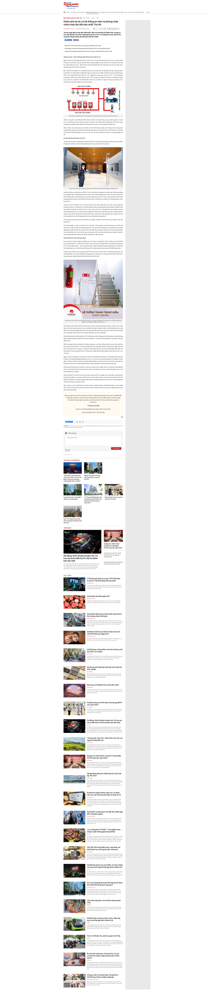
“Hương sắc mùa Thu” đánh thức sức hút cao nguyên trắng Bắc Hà (112, 555)
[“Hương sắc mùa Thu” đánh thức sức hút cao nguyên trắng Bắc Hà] (74, 744)
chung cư (80, 427)
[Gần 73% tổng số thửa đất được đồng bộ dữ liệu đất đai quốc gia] (73, 511)
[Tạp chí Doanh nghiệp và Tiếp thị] (71, 5)
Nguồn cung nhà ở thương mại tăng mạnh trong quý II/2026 (92, 477)
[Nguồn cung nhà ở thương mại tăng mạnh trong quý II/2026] (93, 468)
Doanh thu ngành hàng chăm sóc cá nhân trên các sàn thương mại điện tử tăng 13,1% (104, 794)
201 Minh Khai (88, 426)
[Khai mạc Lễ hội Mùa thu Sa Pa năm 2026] (74, 690)
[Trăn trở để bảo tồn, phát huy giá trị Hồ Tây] (74, 941)
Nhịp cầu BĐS (86, 18)
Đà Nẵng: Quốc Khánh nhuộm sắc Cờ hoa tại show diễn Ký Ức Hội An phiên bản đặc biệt (81, 558)
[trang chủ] (64, 12)
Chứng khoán (90, 583)
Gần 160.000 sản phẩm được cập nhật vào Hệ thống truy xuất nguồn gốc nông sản (103, 848)
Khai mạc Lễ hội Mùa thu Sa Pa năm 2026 (103, 685)
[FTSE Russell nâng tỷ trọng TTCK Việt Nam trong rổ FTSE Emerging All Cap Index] (74, 584)
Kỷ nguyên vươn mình (138, 12)
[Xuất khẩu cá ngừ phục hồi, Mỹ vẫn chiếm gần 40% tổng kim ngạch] (74, 817)
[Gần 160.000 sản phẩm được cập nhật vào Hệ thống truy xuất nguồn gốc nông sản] (74, 853)
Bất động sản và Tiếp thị (73, 18)
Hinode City (81, 426)
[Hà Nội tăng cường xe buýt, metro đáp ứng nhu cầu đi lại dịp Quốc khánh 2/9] (74, 924)
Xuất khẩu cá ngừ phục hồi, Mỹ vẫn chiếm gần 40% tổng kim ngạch (105, 813)
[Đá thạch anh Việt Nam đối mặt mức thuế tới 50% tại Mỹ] (74, 673)
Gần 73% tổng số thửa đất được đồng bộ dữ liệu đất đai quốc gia (73, 520)
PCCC (120, 426)
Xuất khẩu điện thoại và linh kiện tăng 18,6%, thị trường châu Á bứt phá (104, 615)
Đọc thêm (67, 575)
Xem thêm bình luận (68, 454)
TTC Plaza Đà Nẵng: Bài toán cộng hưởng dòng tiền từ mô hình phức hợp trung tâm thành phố (93, 500)
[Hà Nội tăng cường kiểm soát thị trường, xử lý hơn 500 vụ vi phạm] (74, 655)
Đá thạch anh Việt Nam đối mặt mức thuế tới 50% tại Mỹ (104, 668)
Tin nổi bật (67, 528)
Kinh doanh (90, 778)
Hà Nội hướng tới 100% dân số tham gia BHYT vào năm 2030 (104, 704)
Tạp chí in (130, 12)
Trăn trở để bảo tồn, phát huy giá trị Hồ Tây (103, 936)
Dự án (92, 18)
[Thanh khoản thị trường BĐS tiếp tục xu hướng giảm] (73, 489)
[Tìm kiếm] (147, 13)
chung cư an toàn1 (72, 427)
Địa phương (90, 654)
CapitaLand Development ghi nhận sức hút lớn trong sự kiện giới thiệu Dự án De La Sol (88, 51)
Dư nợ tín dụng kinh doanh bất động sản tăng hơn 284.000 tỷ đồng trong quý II (104, 884)
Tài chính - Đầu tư (91, 636)
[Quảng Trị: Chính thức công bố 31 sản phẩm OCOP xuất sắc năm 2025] (113, 536)
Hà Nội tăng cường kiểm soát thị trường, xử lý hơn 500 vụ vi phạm (104, 650)
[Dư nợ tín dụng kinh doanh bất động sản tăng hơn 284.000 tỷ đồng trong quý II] (74, 888)
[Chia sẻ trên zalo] (80, 422)
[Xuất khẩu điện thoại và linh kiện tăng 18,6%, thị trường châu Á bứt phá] (74, 620)
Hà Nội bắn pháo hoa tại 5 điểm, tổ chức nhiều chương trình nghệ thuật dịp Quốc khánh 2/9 (105, 866)
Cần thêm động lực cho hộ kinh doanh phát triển (104, 901)
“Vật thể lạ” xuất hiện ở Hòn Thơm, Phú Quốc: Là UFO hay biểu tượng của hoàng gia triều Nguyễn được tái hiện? (73, 478)
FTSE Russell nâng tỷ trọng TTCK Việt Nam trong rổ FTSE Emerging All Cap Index (103, 580)
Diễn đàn (89, 905)
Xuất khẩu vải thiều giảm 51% (98, 596)
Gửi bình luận (116, 448)
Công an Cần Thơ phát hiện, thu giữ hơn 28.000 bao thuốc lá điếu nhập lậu (102, 976)
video (126, 12)
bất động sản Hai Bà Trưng (99, 426)
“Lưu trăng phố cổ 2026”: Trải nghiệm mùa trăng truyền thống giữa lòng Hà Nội (103, 831)
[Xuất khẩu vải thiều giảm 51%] (74, 602)
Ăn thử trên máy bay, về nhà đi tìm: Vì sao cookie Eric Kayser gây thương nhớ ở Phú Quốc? (103, 956)
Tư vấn (97, 18)
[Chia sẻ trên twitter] (77, 422)
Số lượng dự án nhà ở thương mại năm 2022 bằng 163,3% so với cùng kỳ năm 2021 (87, 48)
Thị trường (90, 671)
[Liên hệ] (83, 422)
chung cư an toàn (73, 426)
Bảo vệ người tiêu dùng (92, 979)
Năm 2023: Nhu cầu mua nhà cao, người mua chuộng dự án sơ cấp (83, 45)
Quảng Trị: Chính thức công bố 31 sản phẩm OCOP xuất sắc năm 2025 (113, 546)
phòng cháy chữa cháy (113, 426)
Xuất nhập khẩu (91, 598)
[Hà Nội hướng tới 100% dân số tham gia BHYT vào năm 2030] (74, 708)
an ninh (65, 427)
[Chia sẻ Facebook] (68, 40)
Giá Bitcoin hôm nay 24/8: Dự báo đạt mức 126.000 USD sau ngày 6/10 (103, 633)
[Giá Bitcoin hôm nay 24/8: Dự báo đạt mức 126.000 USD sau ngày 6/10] (74, 637)
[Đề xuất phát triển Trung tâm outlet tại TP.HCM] (114, 489)
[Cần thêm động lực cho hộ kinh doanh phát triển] (74, 906)
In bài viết (76, 40)
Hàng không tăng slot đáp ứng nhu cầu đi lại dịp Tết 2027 (104, 775)
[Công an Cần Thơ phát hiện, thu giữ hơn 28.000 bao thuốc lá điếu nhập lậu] (74, 980)
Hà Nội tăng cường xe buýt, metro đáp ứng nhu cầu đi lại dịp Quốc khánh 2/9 (103, 919)
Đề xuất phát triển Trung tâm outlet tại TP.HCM (113, 498)
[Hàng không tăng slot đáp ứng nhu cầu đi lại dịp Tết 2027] (74, 779)
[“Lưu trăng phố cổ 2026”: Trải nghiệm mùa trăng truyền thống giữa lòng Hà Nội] (74, 835)
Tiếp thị (68, 12)
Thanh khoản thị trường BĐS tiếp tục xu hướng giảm (72, 498)
